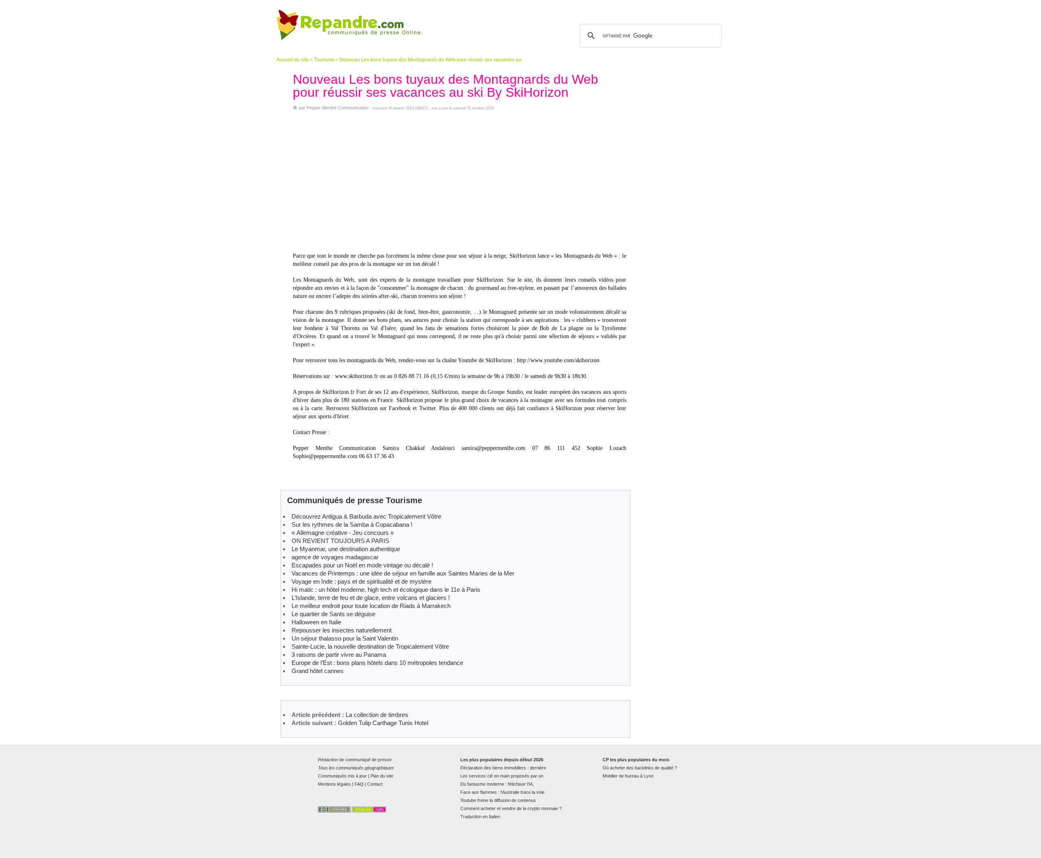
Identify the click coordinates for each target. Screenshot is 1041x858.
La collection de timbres (377, 714)
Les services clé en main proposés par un (501, 775)
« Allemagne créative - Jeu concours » (343, 532)
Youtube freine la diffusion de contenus (498, 800)
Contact (375, 784)
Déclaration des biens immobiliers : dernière (503, 767)
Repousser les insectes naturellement (342, 630)
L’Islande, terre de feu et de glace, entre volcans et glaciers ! (371, 597)
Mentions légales (334, 784)
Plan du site (381, 775)
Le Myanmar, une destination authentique (346, 548)
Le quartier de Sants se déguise (333, 613)
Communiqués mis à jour (342, 775)
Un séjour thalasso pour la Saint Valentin (345, 638)
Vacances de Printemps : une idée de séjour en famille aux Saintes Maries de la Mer (403, 573)
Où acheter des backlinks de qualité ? (640, 767)
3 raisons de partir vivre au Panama (339, 654)
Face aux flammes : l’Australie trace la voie (502, 792)
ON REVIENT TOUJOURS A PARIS (340, 540)
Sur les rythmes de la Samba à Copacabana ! (352, 524)
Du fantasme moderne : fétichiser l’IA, (497, 784)
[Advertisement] (459, 181)
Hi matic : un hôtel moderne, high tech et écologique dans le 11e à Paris (386, 589)
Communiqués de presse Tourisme (354, 500)
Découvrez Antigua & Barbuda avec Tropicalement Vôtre (366, 516)
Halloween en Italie (316, 622)
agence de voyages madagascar (335, 557)
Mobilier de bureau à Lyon (628, 775)
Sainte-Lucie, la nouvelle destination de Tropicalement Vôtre (370, 646)
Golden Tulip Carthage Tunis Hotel (383, 722)
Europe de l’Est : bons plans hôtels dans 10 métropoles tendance (377, 662)
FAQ (359, 784)
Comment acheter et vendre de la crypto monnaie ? (511, 808)
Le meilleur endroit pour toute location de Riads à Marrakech (371, 605)
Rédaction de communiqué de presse (355, 759)
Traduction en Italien (480, 816)
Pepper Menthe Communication (337, 107)
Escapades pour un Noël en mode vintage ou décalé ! (362, 565)
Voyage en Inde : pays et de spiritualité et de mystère (361, 581)
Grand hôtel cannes (318, 670)
